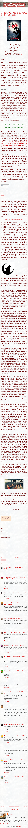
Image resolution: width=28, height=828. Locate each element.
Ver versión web (14, 809)
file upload (2, 195)
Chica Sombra (7, 567)
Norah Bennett (7, 656)
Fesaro (6, 735)
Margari (6, 670)
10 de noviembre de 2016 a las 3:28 (15, 747)
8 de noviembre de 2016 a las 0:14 (16, 670)
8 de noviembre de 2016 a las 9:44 (16, 706)
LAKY (5, 645)
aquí (21, 54)
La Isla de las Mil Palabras (10, 602)
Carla (5, 776)
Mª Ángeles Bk (7, 691)
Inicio (14, 806)
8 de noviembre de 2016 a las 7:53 (16, 682)
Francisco (6, 592)
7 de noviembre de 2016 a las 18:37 (17, 632)
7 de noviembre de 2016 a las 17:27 (17, 592)
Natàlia (6, 724)
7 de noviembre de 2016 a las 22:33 (15, 645)
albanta (6, 682)
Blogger (18, 826)
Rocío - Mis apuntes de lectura (11, 577)
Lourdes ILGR (7, 759)
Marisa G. (10, 814)
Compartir (3, 560)
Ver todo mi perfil (4, 823)
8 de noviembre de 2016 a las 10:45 (16, 724)
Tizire (5, 747)
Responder (6, 572)
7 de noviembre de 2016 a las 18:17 (15, 618)
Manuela (6, 632)
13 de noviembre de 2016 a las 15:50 (15, 776)
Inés (5, 618)
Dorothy (6, 706)
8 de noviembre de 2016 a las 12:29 (16, 735)
